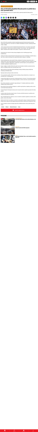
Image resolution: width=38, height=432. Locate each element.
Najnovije (14, 431)
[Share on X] (8, 17)
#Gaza (19, 106)
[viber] (6, 17)
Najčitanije (24, 431)
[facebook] (1, 17)
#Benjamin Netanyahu (13, 106)
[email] (11, 17)
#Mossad (7, 106)
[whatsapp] (4, 17)
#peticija (2, 106)
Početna (5, 431)
